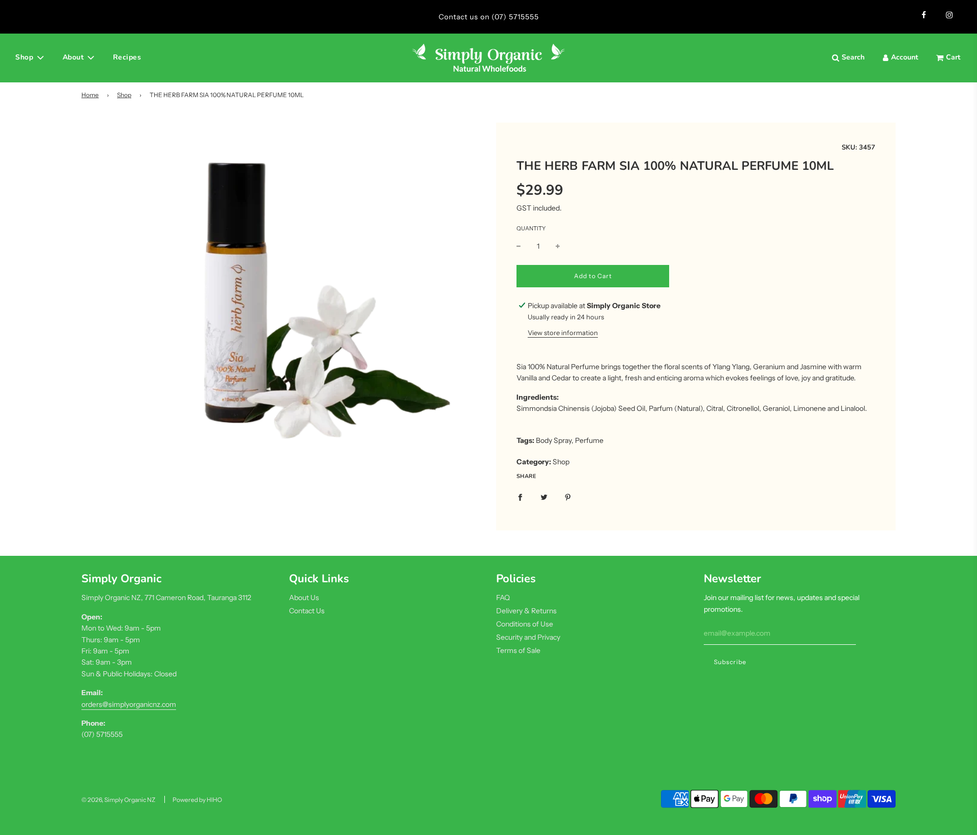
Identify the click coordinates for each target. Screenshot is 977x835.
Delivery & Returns (526, 610)
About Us (304, 597)
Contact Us (307, 610)
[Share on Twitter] (544, 496)
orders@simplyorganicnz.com (128, 704)
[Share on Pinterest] (568, 496)
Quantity (530, 228)
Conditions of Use (524, 624)
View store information (563, 333)
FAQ (503, 597)
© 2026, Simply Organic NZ (118, 799)
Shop (124, 95)
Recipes (127, 57)
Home (90, 95)
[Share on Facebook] (520, 496)
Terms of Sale (518, 650)
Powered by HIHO (197, 799)
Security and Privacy (528, 637)
